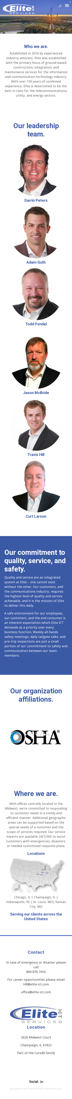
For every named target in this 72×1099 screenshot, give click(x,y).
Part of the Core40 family (36, 1053)
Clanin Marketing (30, 1088)
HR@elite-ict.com (36, 984)
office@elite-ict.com (36, 992)
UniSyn (59, 1088)
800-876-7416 (36, 972)
